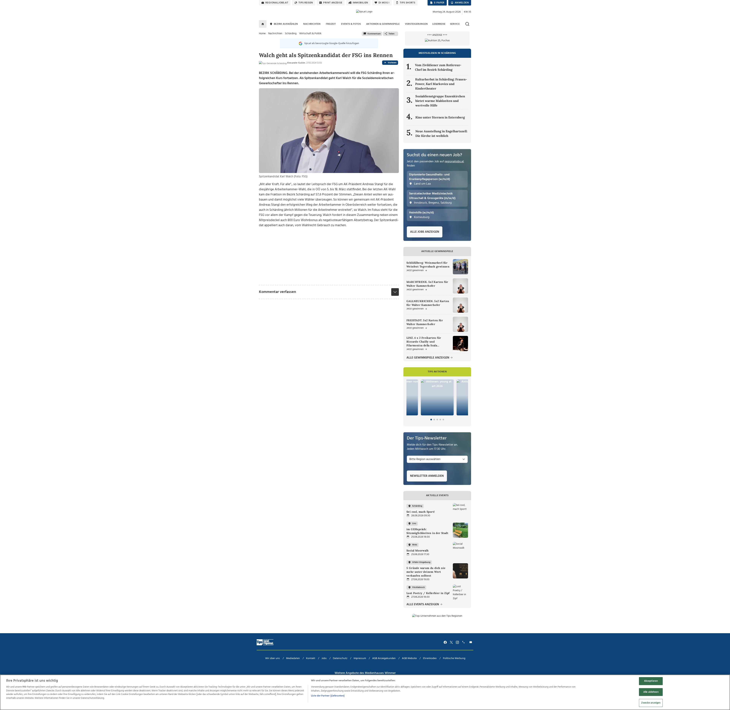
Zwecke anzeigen (650, 703)
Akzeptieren (651, 681)
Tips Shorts (407, 3)
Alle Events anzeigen (423, 604)
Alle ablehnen (651, 692)
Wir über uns (272, 658)
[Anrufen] (464, 642)
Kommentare (374, 34)
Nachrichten (275, 33)
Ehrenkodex (430, 658)
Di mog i (384, 3)
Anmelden (462, 3)
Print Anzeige (332, 3)
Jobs (324, 658)
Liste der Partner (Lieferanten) (327, 696)
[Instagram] (457, 642)
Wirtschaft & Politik (310, 33)
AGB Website (409, 658)
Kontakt (310, 658)
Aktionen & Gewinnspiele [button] (383, 24)
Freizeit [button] (331, 24)
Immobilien (360, 3)
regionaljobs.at (276, 3)
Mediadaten (293, 658)
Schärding (291, 33)
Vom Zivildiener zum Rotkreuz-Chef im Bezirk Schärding (438, 67)
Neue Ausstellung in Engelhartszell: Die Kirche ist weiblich (441, 133)
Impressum (360, 658)
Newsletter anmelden (427, 476)
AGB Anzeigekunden (384, 658)
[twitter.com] (451, 642)
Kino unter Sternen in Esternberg (440, 117)
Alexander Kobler (296, 63)
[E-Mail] (471, 642)
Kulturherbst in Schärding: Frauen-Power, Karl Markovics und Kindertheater (441, 83)
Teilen (391, 34)
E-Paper (439, 3)
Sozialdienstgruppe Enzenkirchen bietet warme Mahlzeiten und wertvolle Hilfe (440, 100)
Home (262, 33)
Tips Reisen (305, 3)
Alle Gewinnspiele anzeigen (428, 358)
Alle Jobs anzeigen (424, 231)
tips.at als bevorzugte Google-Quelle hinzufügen (331, 43)
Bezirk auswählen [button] (286, 24)
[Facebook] (445, 642)
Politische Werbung (454, 658)
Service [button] (455, 24)
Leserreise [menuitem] (438, 24)
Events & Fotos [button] (351, 24)
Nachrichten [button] (312, 24)
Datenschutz (340, 658)
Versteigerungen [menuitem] (416, 24)
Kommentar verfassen (277, 292)
